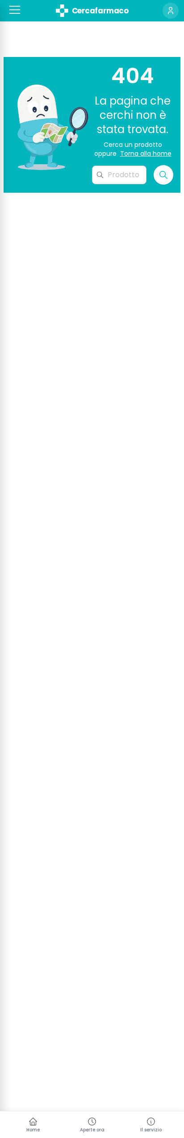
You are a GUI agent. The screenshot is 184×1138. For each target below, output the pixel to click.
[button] (14, 9)
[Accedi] (171, 11)
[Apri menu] (14, 9)
